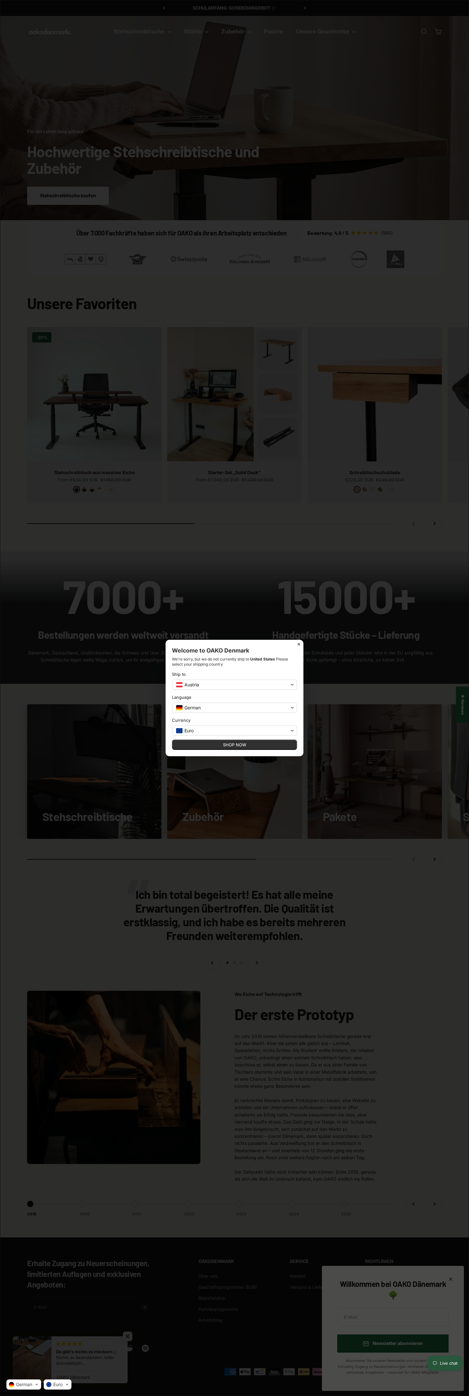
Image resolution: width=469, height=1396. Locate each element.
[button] (23, 1384)
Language (181, 697)
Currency (181, 720)
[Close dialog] (299, 644)
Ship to (179, 674)
